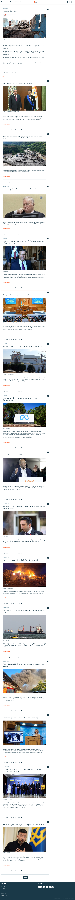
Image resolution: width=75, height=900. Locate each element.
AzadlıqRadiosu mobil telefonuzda (8, 888)
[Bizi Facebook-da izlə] (71, 2)
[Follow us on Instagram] (41, 887)
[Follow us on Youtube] (47, 887)
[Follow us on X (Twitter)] (44, 887)
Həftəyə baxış (4, 895)
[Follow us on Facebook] (39, 887)
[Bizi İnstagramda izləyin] (67, 2)
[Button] (6, 72)
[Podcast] (52, 887)
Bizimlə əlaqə (4, 893)
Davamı (25, 877)
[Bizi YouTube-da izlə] (64, 2)
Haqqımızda (3, 886)
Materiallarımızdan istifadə (6, 891)
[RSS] (50, 887)
